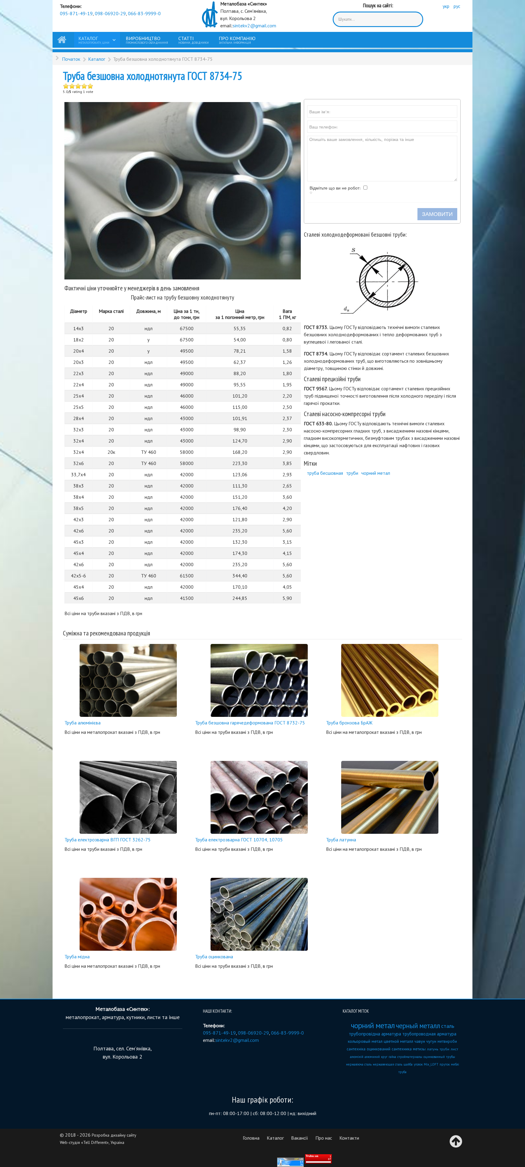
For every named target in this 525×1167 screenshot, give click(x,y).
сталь (447, 1025)
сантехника (402, 1049)
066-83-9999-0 (144, 13)
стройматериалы (409, 1057)
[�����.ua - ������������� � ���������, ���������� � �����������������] (318, 1159)
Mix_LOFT (431, 1064)
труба (402, 1072)
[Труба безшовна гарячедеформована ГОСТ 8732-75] (259, 680)
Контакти (349, 1138)
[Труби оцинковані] (259, 914)
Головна (251, 1138)
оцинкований (378, 1049)
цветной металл (398, 1041)
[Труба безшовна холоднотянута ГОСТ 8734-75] (182, 190)
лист (454, 1049)
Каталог (275, 1138)
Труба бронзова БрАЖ (349, 723)
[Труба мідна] (128, 914)
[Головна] (63, 40)
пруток (445, 1064)
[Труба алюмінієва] (128, 680)
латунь (432, 1049)
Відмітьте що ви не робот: (335, 187)
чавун (419, 1041)
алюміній (356, 1057)
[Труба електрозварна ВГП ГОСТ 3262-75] (128, 797)
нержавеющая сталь (387, 1064)
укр (447, 6)
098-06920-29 (110, 13)
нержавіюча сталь (359, 1064)
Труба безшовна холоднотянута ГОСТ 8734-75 (152, 76)
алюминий (372, 1057)
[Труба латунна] (389, 797)
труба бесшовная (325, 473)
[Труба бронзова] (389, 680)
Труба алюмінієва (82, 723)
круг (384, 1057)
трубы (450, 1057)
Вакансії (299, 1138)
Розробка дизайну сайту (114, 1135)
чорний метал (375, 473)
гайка (392, 1057)
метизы (419, 1049)
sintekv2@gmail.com (254, 25)
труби (352, 473)
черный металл (418, 1025)
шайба (408, 1064)
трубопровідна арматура (375, 1034)
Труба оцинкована (214, 956)
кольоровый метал (365, 1041)
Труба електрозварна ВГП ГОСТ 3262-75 (107, 840)
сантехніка (356, 1049)
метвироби (447, 1041)
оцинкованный (434, 1057)
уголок (418, 1064)
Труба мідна (77, 956)
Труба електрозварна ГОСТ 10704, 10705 (239, 840)
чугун (431, 1041)
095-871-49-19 (76, 13)
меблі (455, 1064)
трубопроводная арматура (429, 1034)
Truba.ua (312, 1156)
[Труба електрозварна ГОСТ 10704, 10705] (259, 797)
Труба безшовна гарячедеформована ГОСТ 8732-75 (250, 723)
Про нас (323, 1138)
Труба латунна (341, 840)
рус (457, 6)
